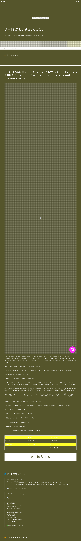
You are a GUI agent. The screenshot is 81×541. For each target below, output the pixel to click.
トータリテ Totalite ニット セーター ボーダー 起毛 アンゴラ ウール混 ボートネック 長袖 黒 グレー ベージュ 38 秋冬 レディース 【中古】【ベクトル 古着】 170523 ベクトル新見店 (41, 75)
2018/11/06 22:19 (21, 525)
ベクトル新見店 (54, 448)
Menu (75, 1)
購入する (42, 456)
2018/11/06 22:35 (22, 498)
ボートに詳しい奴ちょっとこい (25, 29)
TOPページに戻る (10, 48)
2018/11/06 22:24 (22, 488)
